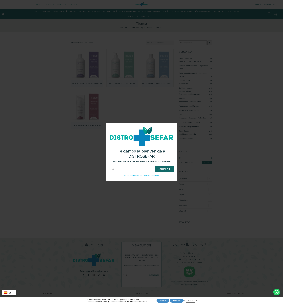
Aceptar (163, 300)
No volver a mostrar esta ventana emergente (141, 176)
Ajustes (190, 300)
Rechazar (176, 300)
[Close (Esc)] (175, 125)
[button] (276, 292)
